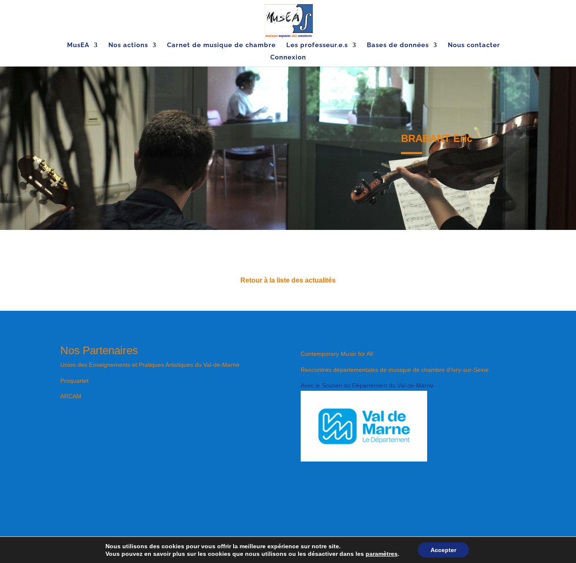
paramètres (382, 553)
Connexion (288, 57)
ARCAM (70, 396)
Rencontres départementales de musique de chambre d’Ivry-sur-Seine (395, 369)
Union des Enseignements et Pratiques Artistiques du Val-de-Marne (150, 364)
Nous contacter (474, 45)
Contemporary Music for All (337, 353)
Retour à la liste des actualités (288, 280)
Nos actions (128, 45)
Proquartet (74, 380)
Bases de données (398, 45)
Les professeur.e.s (317, 45)
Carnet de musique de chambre (221, 45)
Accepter (443, 550)
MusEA (78, 45)
